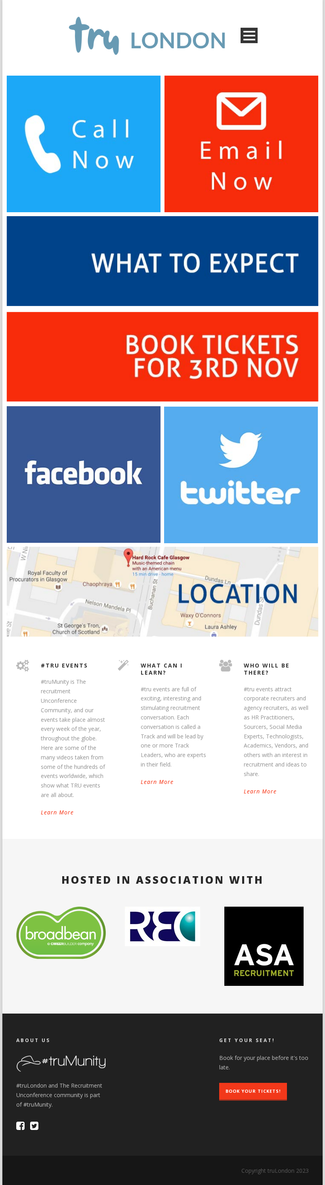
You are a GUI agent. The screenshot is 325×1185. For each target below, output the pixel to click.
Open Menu (249, 35)
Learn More (57, 812)
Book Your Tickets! (253, 1091)
